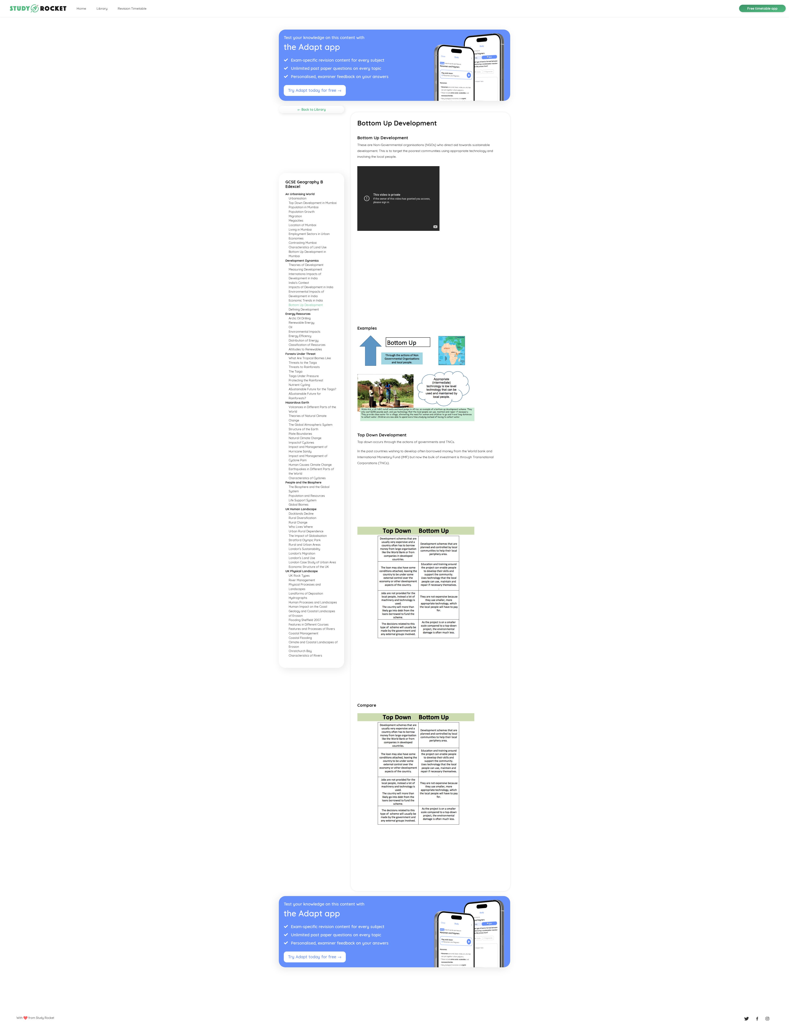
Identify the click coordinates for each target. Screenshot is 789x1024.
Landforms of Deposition (306, 593)
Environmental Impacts (304, 332)
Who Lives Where (301, 527)
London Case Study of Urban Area (312, 562)
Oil (290, 327)
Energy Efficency (300, 336)
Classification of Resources (307, 345)
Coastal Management (303, 633)
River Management (302, 580)
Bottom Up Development (306, 305)
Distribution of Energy (303, 340)
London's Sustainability (304, 549)
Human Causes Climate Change (310, 465)
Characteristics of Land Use (307, 247)
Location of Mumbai (302, 225)
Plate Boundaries (300, 434)
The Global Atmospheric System (310, 425)
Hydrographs (298, 598)
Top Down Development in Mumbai (313, 203)
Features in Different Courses (309, 624)
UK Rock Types (299, 576)
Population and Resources (307, 496)
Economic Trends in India (306, 300)
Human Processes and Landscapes (313, 602)
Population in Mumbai (303, 207)
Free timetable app (762, 8)
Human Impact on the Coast (308, 607)
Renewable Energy (301, 322)
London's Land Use (302, 558)
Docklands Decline (301, 513)
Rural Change (298, 522)
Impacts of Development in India (311, 287)
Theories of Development (306, 265)
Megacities (296, 220)
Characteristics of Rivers (305, 655)
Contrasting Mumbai (303, 243)
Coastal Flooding (300, 638)
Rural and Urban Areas (305, 545)
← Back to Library (311, 109)
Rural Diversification (302, 518)
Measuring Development (305, 269)
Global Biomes (298, 504)
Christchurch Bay (300, 651)
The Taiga (295, 371)
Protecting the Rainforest (306, 380)
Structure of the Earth (303, 429)
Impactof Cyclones (301, 442)
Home (81, 8)
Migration (295, 216)
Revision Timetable (132, 8)
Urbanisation (297, 198)
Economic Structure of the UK (309, 567)
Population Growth (302, 212)
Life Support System (302, 500)
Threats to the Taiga (303, 363)
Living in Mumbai (300, 229)
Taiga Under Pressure (304, 376)
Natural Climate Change (305, 438)
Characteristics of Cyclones (307, 478)
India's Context (299, 283)
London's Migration (302, 553)
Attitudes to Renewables (305, 349)
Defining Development (304, 309)
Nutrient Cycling (299, 385)
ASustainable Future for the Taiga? (312, 389)
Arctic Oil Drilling (300, 318)
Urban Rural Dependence (306, 531)
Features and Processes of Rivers (312, 629)
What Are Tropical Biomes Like (310, 358)
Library (102, 8)
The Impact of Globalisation (308, 536)
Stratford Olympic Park (305, 540)
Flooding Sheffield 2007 (305, 620)
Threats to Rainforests (304, 367)
